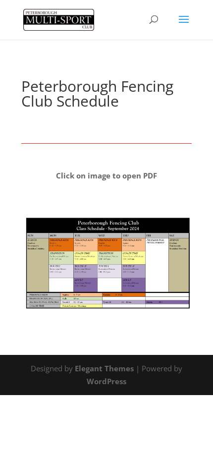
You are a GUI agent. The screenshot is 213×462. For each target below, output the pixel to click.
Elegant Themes (104, 368)
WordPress (106, 381)
